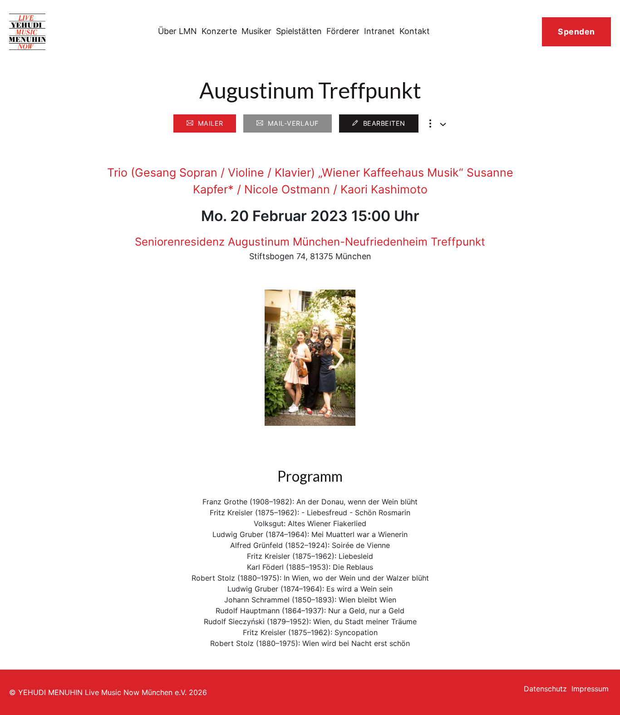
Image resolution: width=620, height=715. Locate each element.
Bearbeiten (384, 123)
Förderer (342, 31)
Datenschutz (545, 688)
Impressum (590, 688)
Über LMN (177, 31)
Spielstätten (299, 31)
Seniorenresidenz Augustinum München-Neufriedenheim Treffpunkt (310, 241)
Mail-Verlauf (293, 123)
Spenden (576, 31)
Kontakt (414, 31)
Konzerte (219, 31)
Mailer (210, 123)
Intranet (379, 31)
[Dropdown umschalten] (443, 124)
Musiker (256, 31)
